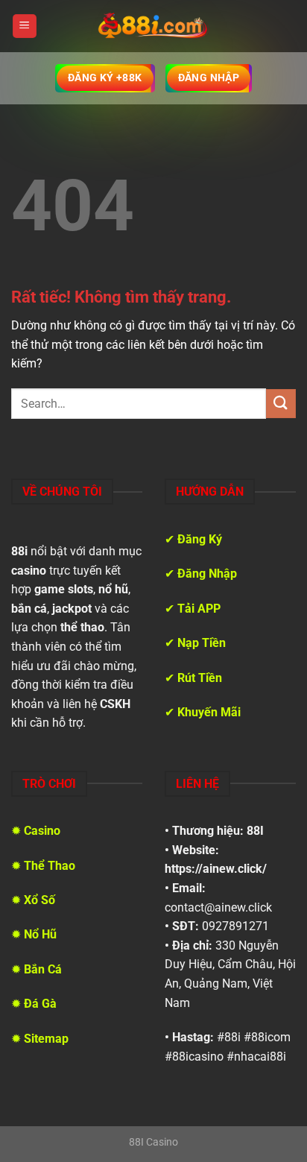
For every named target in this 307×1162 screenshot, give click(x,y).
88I (255, 831)
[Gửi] (281, 403)
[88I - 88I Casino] (153, 26)
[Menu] (25, 26)
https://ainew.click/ (216, 869)
